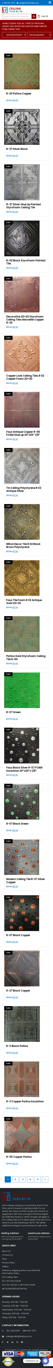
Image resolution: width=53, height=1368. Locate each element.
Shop (4, 1258)
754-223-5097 (13, 1330)
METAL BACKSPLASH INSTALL (14, 1288)
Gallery (5, 1266)
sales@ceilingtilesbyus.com (19, 1336)
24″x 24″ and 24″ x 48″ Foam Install (18, 1284)
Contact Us (7, 1255)
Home (5, 23)
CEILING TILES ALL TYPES (20, 23)
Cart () (44, 16)
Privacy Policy (8, 1262)
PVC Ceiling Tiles (10, 1277)
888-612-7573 (9, 3)
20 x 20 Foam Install (11, 1281)
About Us (6, 1251)
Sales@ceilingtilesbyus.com (29, 3)
